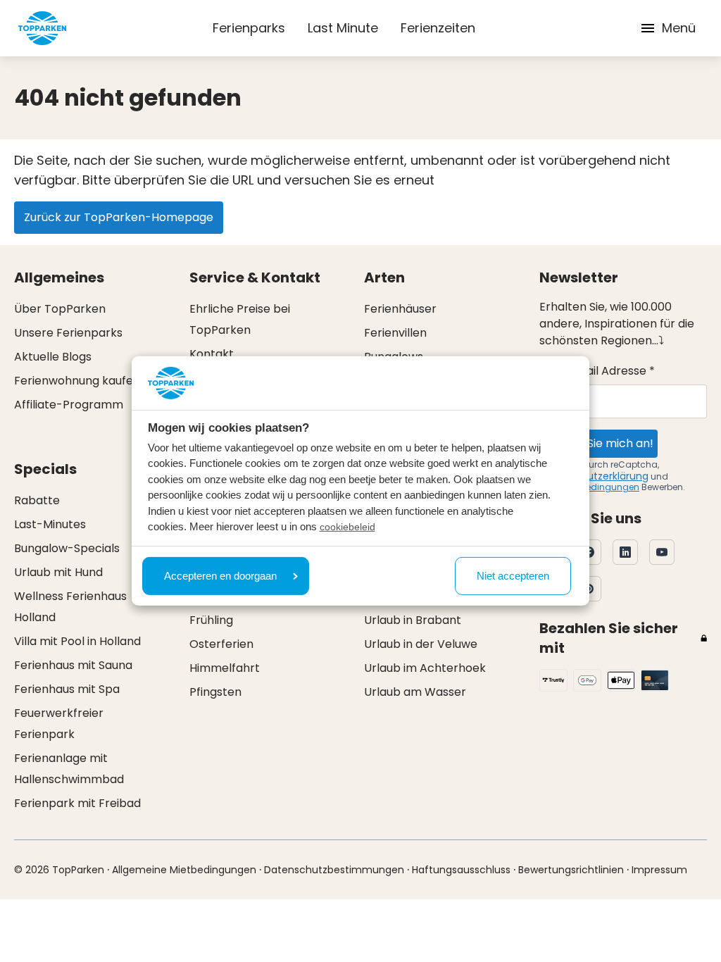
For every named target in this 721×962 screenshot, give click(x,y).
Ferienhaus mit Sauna (73, 665)
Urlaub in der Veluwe (420, 644)
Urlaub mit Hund (58, 572)
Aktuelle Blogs (53, 357)
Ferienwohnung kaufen (77, 381)
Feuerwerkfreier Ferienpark (59, 723)
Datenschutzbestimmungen (334, 870)
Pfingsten (215, 692)
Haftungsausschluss (461, 870)
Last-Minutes (50, 524)
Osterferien (221, 644)
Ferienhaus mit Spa (67, 689)
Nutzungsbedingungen (589, 487)
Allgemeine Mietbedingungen (184, 870)
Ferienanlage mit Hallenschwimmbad (69, 768)
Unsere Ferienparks (68, 333)
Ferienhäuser (400, 309)
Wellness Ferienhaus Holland (70, 606)
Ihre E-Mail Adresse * (597, 371)
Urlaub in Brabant (412, 620)
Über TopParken (60, 309)
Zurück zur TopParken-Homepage (118, 217)
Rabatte (37, 500)
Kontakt (211, 354)
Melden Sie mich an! (598, 443)
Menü (679, 28)
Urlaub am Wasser (415, 692)
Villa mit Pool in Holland (77, 641)
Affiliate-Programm (68, 404)
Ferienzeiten (438, 28)
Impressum (659, 870)
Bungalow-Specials (67, 548)
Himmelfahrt (224, 668)
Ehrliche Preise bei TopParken (239, 319)
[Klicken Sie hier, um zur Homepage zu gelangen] (42, 28)
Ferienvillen (395, 333)
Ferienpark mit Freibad (77, 803)
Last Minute (343, 28)
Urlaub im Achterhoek (425, 668)
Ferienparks (249, 28)
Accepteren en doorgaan (220, 576)
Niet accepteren (513, 576)
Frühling (211, 620)
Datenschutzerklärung (593, 476)
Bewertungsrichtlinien (571, 870)
